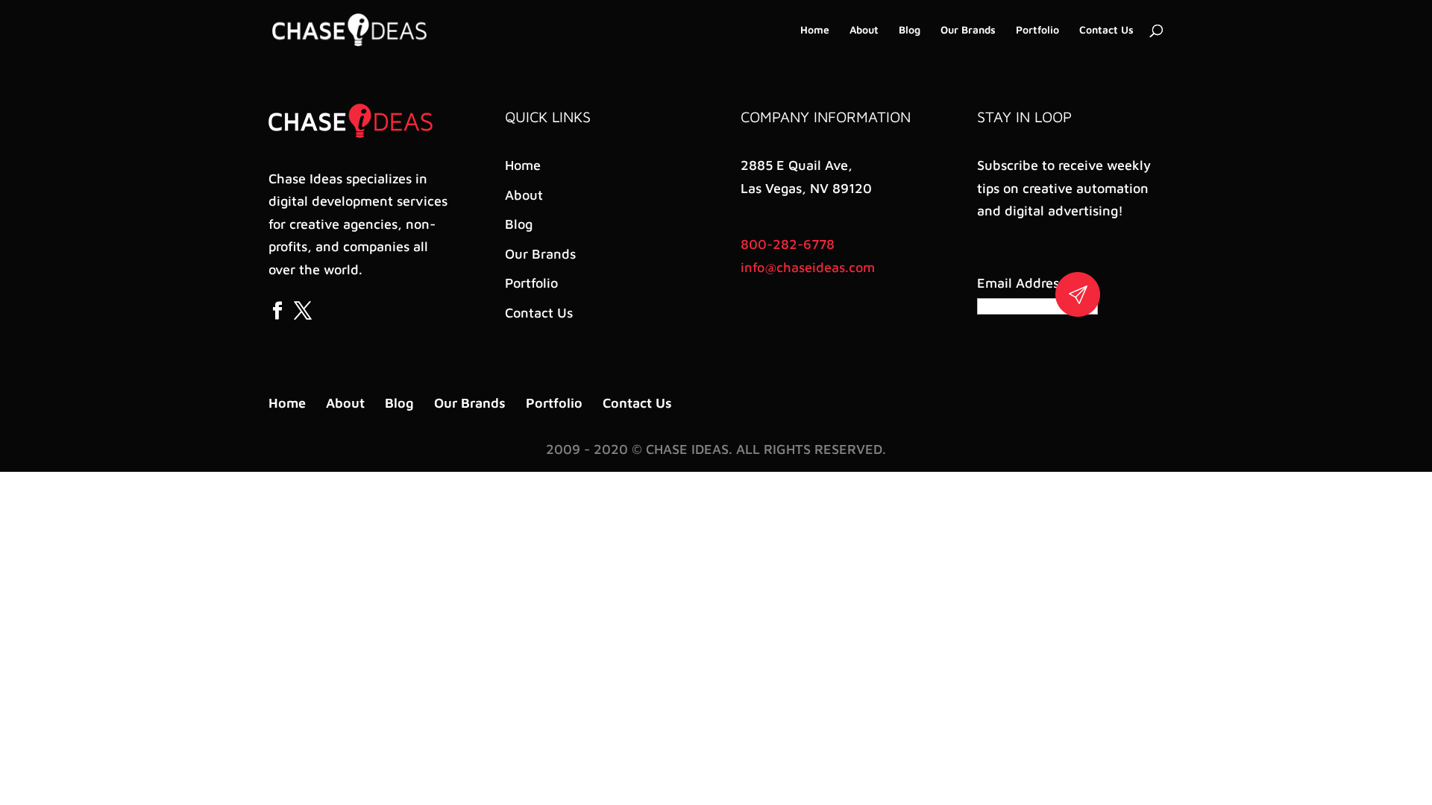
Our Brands (968, 30)
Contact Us (1106, 30)
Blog (909, 30)
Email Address (1023, 283)
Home (814, 30)
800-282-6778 (788, 244)
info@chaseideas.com (808, 267)
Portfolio (1037, 30)
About (864, 30)
